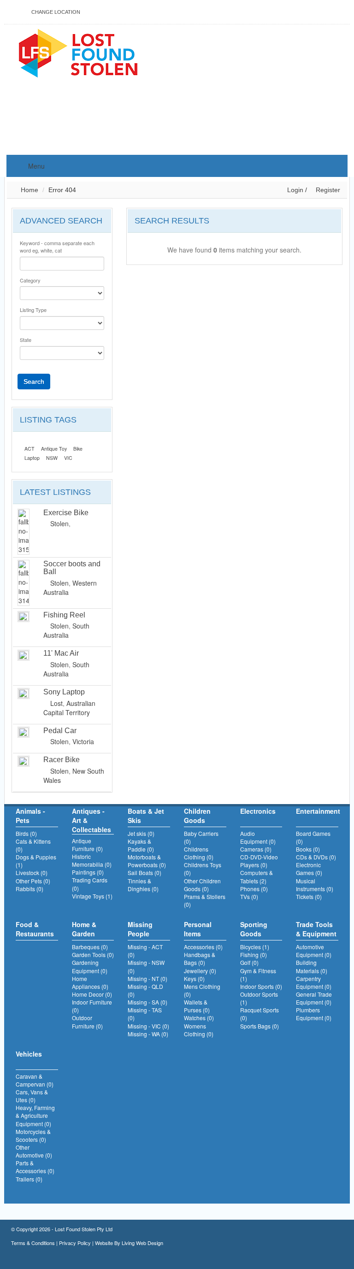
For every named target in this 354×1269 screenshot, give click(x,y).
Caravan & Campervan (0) (34, 1080)
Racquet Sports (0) (259, 1014)
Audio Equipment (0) (258, 837)
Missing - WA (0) (148, 1034)
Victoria (83, 741)
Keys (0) (194, 978)
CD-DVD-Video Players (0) (259, 861)
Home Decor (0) (92, 994)
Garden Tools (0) (93, 954)
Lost (56, 703)
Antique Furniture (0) (87, 844)
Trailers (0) (29, 1179)
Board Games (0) (313, 837)
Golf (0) (249, 962)
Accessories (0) (203, 947)
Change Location (55, 12)
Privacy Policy (75, 1242)
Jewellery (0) (200, 971)
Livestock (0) (31, 872)
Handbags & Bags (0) (199, 958)
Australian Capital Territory (69, 708)
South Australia (66, 630)
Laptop (32, 457)
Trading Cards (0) (89, 884)
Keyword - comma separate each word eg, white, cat (57, 247)
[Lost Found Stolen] (77, 52)
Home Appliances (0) (90, 982)
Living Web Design (142, 1242)
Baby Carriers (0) (201, 837)
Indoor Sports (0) (261, 986)
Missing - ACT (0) (145, 950)
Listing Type (33, 309)
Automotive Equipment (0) (313, 950)
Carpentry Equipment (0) (313, 982)
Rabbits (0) (29, 889)
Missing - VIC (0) (148, 1026)
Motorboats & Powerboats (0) (147, 861)
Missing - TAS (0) (145, 1014)
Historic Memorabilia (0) (92, 860)
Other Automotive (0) (34, 1151)
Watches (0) (199, 1018)
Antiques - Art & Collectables (91, 820)
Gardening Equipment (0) (89, 966)
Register (327, 190)
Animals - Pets (30, 815)
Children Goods (197, 815)
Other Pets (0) (33, 881)
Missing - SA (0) (147, 1002)
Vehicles (29, 1053)
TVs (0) (249, 896)
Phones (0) (254, 889)
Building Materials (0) (311, 966)
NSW (52, 457)
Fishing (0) (253, 954)
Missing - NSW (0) (146, 966)
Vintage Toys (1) (92, 896)
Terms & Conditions (33, 1242)
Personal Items (198, 929)
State (25, 339)
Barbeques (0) (90, 947)
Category (30, 280)
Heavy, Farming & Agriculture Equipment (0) (35, 1115)
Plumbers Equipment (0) (313, 1014)
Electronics (258, 811)
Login (295, 190)
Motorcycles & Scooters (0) (33, 1135)
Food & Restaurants (35, 929)
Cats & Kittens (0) (33, 845)
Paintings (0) (88, 872)
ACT (29, 448)
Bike (78, 448)
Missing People (140, 929)
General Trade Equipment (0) (314, 998)
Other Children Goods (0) (202, 885)
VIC (68, 457)
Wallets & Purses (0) (197, 1006)
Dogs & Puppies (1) (36, 861)
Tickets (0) (309, 896)
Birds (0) (26, 833)
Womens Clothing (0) (198, 1030)
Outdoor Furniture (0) (87, 1021)
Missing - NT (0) (147, 978)
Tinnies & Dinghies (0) (143, 885)
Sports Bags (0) (259, 1026)
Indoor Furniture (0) (92, 1006)
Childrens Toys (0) (202, 868)
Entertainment (317, 811)
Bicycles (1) (254, 947)
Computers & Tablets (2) (256, 876)
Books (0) (308, 849)
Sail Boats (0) (144, 872)
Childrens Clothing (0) (198, 853)
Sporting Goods (253, 929)
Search (34, 381)
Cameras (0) (255, 849)
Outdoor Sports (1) (259, 998)
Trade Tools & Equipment (316, 929)
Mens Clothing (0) (202, 990)
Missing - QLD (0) (145, 990)
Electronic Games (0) (309, 868)
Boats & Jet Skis (146, 815)
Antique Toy (54, 448)
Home (28, 190)
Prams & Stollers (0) (204, 900)
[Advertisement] (243, 90)
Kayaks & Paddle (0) (141, 845)
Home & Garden (84, 929)
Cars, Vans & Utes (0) (32, 1096)
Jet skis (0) (141, 833)
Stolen (59, 523)
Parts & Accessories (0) (35, 1167)
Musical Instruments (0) (314, 885)
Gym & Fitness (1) (258, 974)
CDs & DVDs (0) (316, 857)
